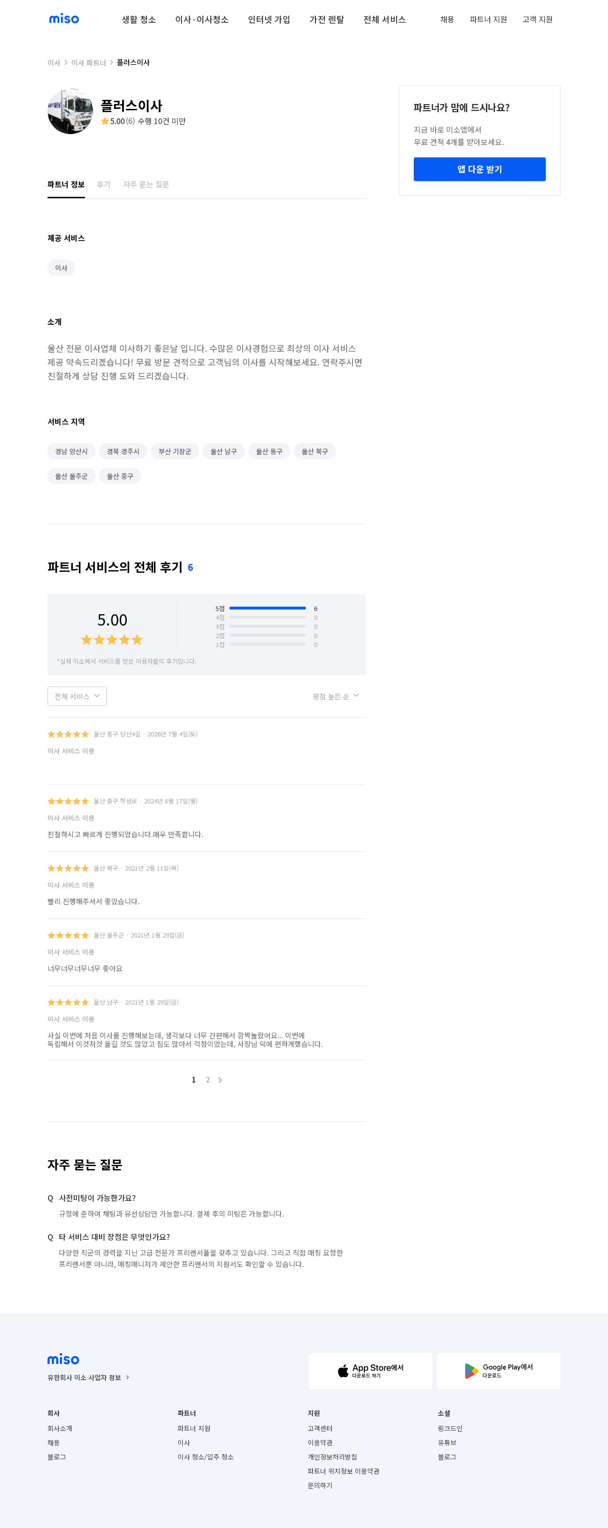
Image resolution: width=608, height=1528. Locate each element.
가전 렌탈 (327, 19)
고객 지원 (537, 19)
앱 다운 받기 (480, 169)
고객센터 (320, 1428)
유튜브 (447, 1442)
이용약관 (320, 1442)
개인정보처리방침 (332, 1456)
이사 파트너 (88, 63)
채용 (447, 19)
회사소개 (60, 1428)
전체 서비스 (384, 19)
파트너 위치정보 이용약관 (344, 1471)
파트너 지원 (488, 19)
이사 (54, 63)
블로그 (57, 1456)
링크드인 (450, 1428)
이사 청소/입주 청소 (206, 1456)
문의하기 (320, 1485)
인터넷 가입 (269, 19)
